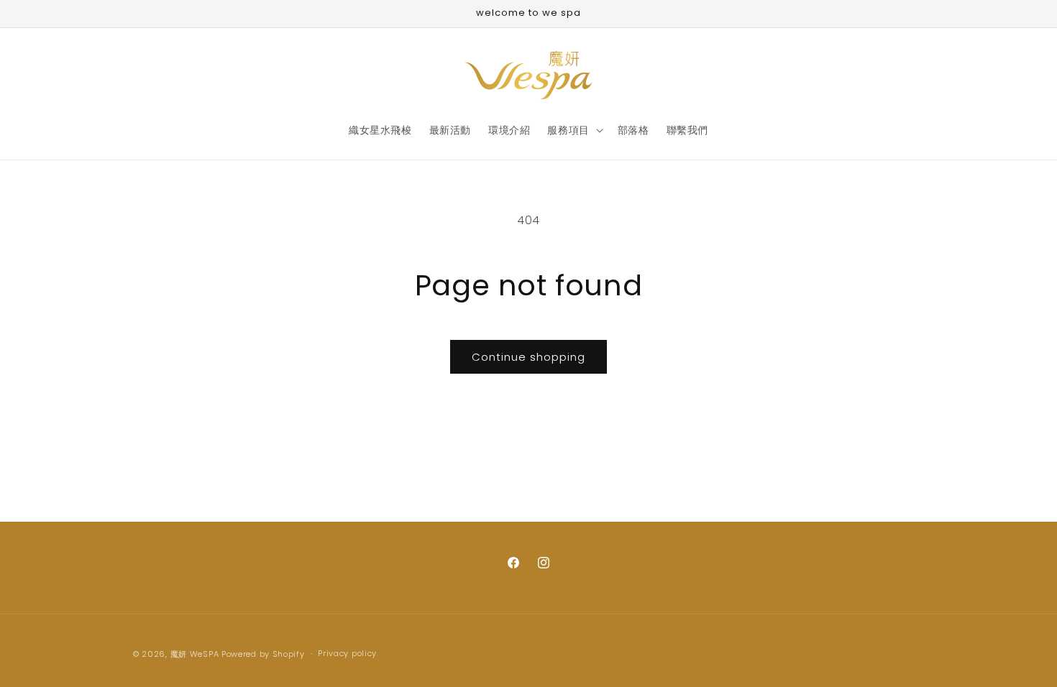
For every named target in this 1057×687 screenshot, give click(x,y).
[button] (573, 130)
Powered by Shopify (263, 654)
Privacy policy (347, 653)
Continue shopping (528, 356)
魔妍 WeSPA (194, 654)
